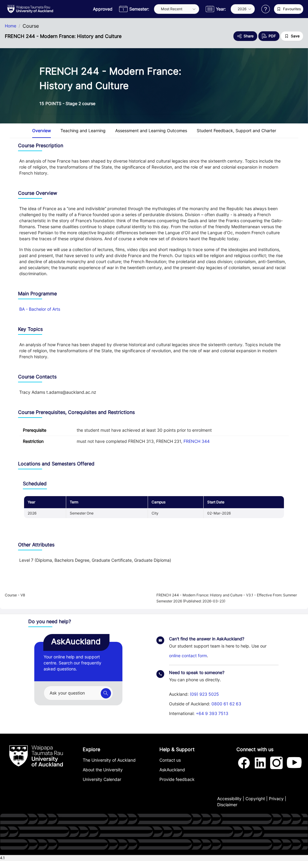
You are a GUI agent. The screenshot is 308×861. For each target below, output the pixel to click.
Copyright (255, 798)
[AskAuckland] (106, 693)
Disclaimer (227, 804)
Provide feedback (177, 779)
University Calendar (102, 779)
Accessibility (229, 798)
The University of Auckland (109, 760)
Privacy (276, 798)
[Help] (265, 9)
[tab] (41, 130)
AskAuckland (172, 769)
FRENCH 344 (196, 441)
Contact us (170, 760)
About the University (103, 769)
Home (10, 25)
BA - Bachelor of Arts (39, 309)
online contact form (188, 655)
